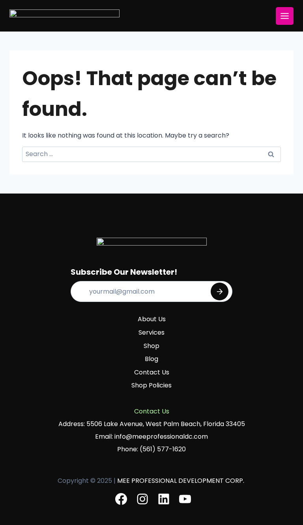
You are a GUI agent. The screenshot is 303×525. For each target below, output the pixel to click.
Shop (151, 345)
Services (151, 332)
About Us (152, 319)
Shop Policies (151, 385)
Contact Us (151, 372)
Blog (151, 358)
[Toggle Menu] (285, 16)
